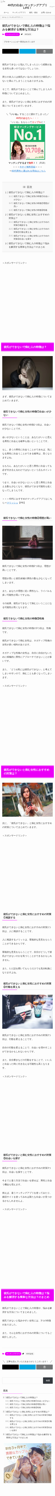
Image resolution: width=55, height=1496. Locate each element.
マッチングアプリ (12, 34)
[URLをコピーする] (44, 51)
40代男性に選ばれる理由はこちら (29, 171)
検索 (48, 1380)
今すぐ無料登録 (27, 167)
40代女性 (28, 34)
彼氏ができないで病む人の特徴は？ (27, 192)
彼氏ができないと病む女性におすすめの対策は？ (28, 1412)
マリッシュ (12, 503)
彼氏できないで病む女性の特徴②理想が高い (28, 1404)
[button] (10, 51)
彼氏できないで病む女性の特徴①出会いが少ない (30, 1401)
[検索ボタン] (3, 6)
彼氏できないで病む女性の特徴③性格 (30, 210)
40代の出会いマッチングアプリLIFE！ (27, 6)
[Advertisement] (27, 300)
